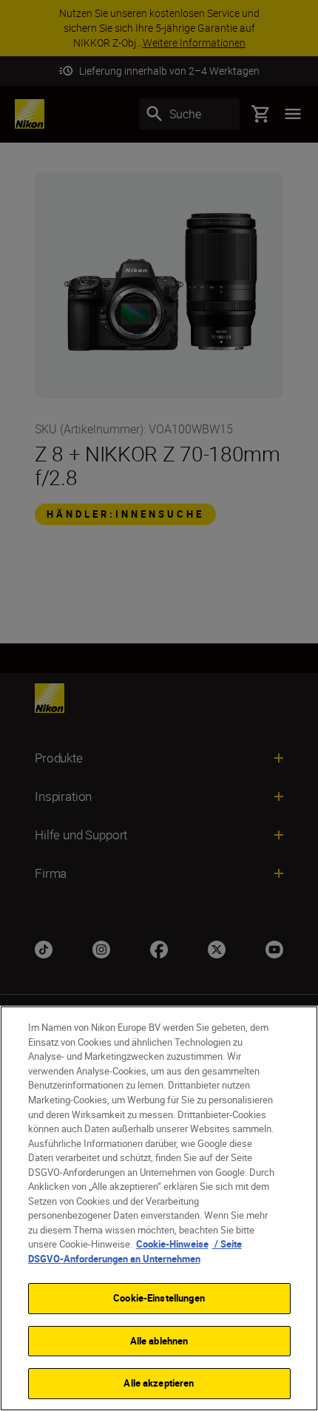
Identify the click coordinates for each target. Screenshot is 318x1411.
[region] (159, 1208)
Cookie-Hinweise (172, 1244)
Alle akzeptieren (159, 1383)
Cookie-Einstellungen (159, 1298)
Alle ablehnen (159, 1340)
